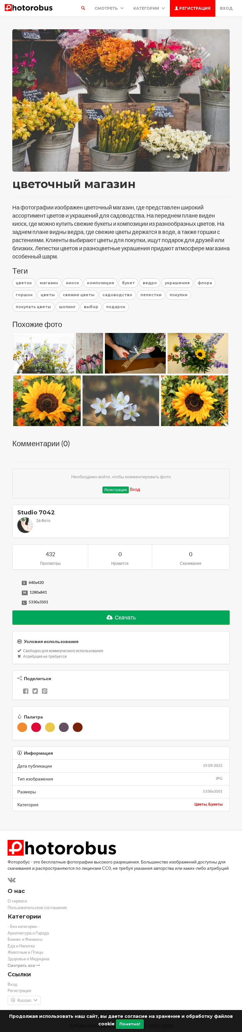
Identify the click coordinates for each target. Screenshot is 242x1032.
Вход (226, 8)
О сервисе (17, 901)
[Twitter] (35, 691)
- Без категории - (23, 926)
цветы (48, 294)
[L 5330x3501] (15, 602)
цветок (24, 282)
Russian (24, 1000)
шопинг (67, 306)
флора (205, 282)
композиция (100, 282)
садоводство (117, 294)
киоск (72, 282)
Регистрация (194, 8)
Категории (146, 8)
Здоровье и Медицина (28, 959)
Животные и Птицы (25, 952)
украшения (177, 282)
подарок (115, 306)
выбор (91, 306)
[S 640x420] (15, 583)
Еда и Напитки (21, 946)
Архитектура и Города (28, 933)
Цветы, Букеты (208, 804)
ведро (150, 282)
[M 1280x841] (15, 593)
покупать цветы (33, 306)
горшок (24, 294)
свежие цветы (79, 294)
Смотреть (107, 8)
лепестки (151, 294)
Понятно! (129, 1024)
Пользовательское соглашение (37, 907)
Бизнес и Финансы (25, 939)
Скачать (125, 617)
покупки (178, 294)
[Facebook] (25, 691)
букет (128, 282)
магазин (49, 282)
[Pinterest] (44, 691)
